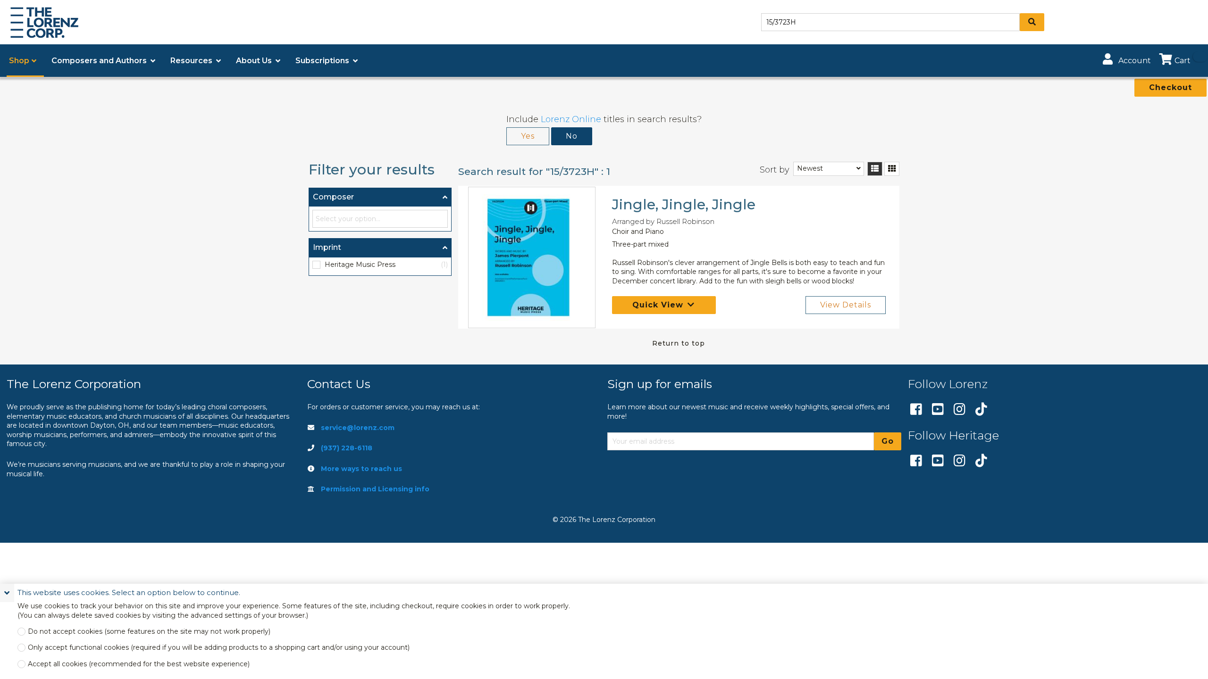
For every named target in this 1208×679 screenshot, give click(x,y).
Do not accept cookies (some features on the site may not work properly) (149, 632)
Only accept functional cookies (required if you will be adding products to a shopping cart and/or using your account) (219, 648)
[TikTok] (981, 410)
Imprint (327, 247)
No (572, 136)
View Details (845, 304)
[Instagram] (959, 410)
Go (887, 441)
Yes (528, 136)
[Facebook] (916, 410)
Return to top (678, 343)
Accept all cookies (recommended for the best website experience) (139, 664)
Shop (19, 60)
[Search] (1032, 22)
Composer (333, 196)
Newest (810, 168)
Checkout (1170, 87)
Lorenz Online (571, 119)
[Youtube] (938, 410)
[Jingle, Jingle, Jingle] (532, 257)
